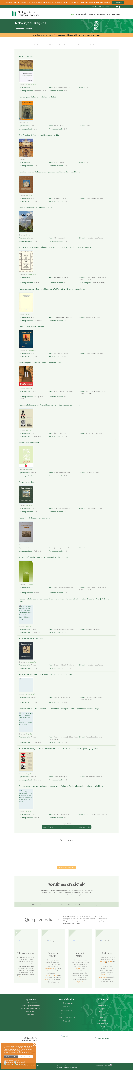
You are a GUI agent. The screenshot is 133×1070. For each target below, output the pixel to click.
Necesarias (9, 1062)
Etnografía (29, 388)
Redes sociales (21, 1064)
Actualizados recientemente (30, 1009)
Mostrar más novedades (66, 867)
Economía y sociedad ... (104, 852)
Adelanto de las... (67, 1003)
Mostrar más (66, 1021)
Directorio (29, 470)
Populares (30, 1014)
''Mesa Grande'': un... (67, 1010)
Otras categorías (31, 85)
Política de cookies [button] (10, 1052)
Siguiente (82, 827)
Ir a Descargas (118, 2)
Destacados (30, 1012)
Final (89, 827)
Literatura (29, 195)
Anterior (50, 827)
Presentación (81, 14)
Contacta (116, 14)
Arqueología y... (67, 1007)
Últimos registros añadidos (30, 1006)
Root (31, 855)
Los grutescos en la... (47, 852)
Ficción (28, 235)
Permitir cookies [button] (26, 1056)
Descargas (101, 14)
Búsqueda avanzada (24, 28)
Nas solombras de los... (85, 852)
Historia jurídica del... (66, 852)
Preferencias (20, 1062)
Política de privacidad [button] (24, 1052)
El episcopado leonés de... (28, 852)
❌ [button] (34, 1045)
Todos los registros (30, 1003)
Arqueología (29, 584)
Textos (103, 1026)
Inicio (72, 14)
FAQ (108, 14)
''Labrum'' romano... (67, 1014)
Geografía (29, 734)
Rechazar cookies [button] (11, 1056)
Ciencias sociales (102, 1006)
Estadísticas (9, 1064)
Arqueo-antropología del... (67, 1017)
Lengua (28, 314)
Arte (27, 123)
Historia (28, 430)
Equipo (92, 14)
